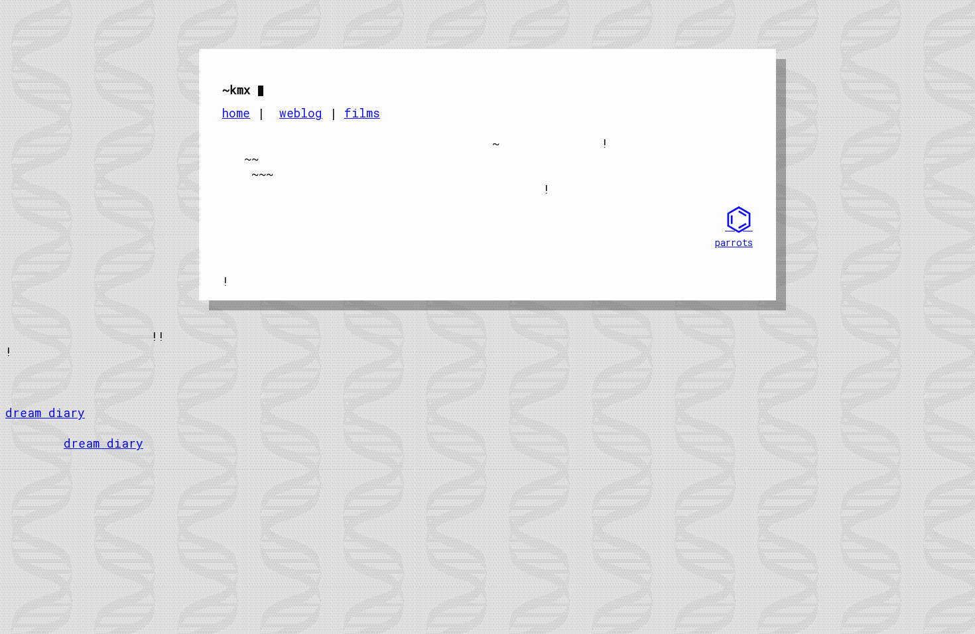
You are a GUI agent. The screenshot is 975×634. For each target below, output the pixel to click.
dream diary (45, 412)
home (236, 113)
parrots (734, 242)
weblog (300, 113)
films (362, 113)
